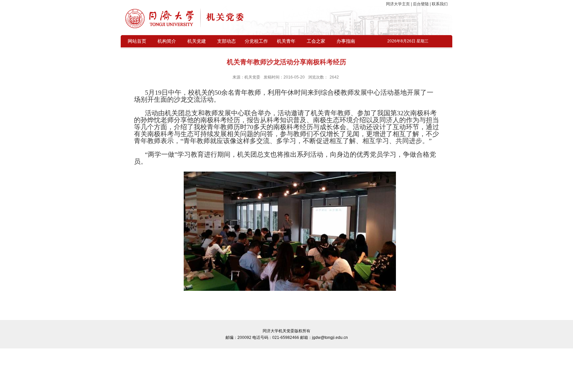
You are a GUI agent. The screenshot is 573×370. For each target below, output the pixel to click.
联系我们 (439, 4)
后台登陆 (421, 4)
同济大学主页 (398, 4)
